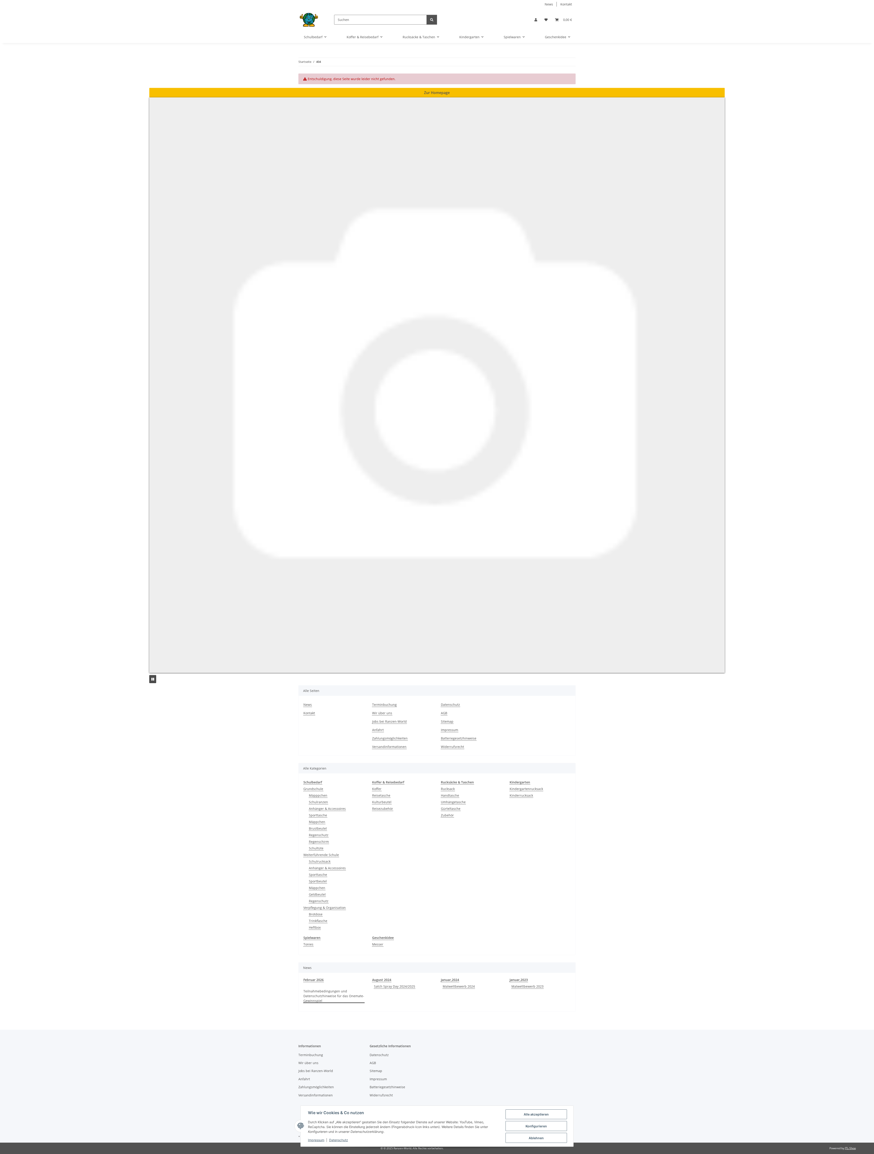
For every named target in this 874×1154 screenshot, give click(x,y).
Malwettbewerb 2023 (527, 986)
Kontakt (566, 4)
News (549, 4)
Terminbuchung (384, 704)
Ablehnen (536, 1138)
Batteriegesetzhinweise (458, 738)
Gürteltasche (450, 808)
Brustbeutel (318, 828)
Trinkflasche (318, 921)
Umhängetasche (453, 802)
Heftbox (315, 927)
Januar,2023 (519, 980)
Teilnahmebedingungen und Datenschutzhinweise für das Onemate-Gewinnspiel (333, 996)
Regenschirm (319, 841)
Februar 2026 (313, 980)
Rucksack (448, 789)
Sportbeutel (318, 881)
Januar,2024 (450, 980)
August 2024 (381, 980)
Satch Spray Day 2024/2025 (394, 986)
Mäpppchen (318, 795)
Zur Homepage (437, 92)
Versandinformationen (389, 747)
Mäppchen (317, 822)
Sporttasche (318, 815)
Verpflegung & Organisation (324, 907)
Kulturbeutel (381, 802)
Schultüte (316, 848)
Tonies (308, 944)
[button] (536, 20)
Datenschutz (338, 1140)
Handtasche (450, 795)
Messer (377, 944)
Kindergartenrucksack (526, 789)
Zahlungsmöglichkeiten (390, 738)
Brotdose (316, 914)
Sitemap (447, 721)
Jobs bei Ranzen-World (389, 721)
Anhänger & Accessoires (327, 808)
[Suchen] (432, 20)
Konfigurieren (536, 1126)
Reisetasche (381, 795)
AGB (444, 713)
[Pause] (152, 679)
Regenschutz (318, 835)
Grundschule (313, 789)
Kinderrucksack (521, 795)
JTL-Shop (850, 1148)
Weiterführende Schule (321, 855)
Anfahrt (378, 730)
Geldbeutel (317, 894)
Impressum (316, 1140)
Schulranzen (318, 802)
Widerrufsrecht (452, 747)
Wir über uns (382, 713)
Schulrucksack (319, 861)
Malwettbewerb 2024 (459, 986)
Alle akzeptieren (536, 1114)
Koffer (376, 789)
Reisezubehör (382, 808)
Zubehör (447, 815)
